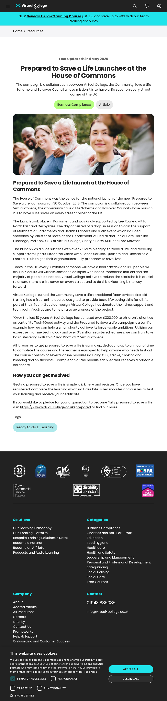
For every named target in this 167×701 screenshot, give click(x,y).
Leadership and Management (110, 557)
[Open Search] (134, 6)
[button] (57, 695)
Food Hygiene (97, 542)
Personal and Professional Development (119, 562)
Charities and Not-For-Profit (109, 533)
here (90, 384)
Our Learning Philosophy (32, 528)
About (18, 602)
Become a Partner (28, 542)
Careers (19, 616)
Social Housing (98, 572)
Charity (19, 621)
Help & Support (25, 636)
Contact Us (22, 626)
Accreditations (25, 607)
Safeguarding (97, 567)
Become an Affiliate (28, 547)
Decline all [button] (131, 679)
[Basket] (147, 6)
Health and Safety (101, 552)
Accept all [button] (130, 669)
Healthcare (96, 547)
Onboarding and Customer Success (41, 641)
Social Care (96, 577)
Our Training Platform (30, 533)
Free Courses (97, 582)
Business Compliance (104, 528)
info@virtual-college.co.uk (108, 611)
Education (95, 537)
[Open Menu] (7, 6)
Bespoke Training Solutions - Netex (40, 537)
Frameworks (23, 631)
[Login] (159, 6)
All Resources (23, 612)
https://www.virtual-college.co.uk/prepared (55, 407)
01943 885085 (101, 603)
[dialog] (83, 674)
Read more (90, 671)
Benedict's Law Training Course (54, 16)
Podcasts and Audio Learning (36, 552)
